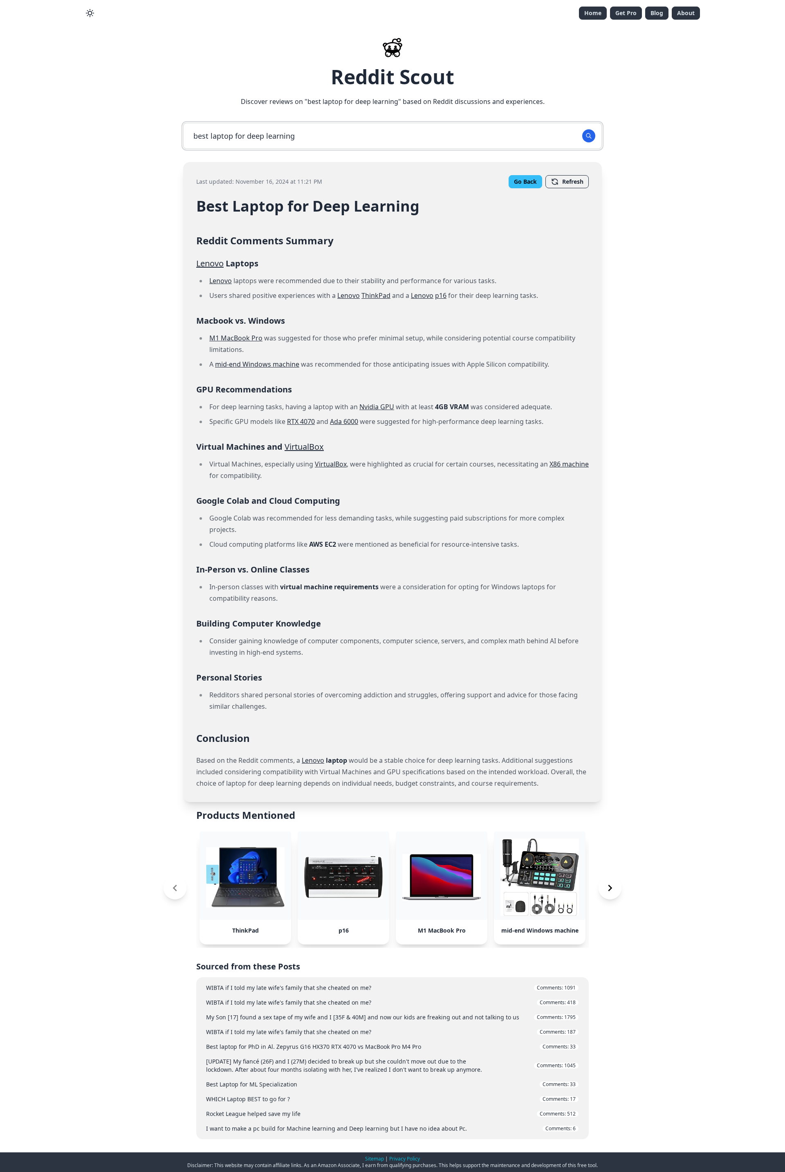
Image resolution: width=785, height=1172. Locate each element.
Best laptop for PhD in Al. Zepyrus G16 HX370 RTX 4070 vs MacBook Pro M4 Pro (391, 1046)
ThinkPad (375, 295)
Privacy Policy (404, 1158)
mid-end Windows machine (257, 364)
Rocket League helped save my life (391, 1114)
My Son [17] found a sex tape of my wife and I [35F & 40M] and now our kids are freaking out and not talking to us (391, 1017)
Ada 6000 (344, 421)
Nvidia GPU (376, 406)
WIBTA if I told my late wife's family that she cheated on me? (391, 988)
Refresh (572, 181)
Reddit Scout (392, 76)
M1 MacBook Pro (235, 338)
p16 (440, 295)
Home (592, 13)
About (686, 13)
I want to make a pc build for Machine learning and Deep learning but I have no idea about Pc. (391, 1128)
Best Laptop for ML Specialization (391, 1084)
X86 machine (569, 464)
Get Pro (626, 13)
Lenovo (210, 263)
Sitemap (374, 1158)
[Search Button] (588, 135)
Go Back (525, 181)
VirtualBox (304, 446)
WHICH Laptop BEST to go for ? (391, 1099)
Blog (656, 13)
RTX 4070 (301, 421)
